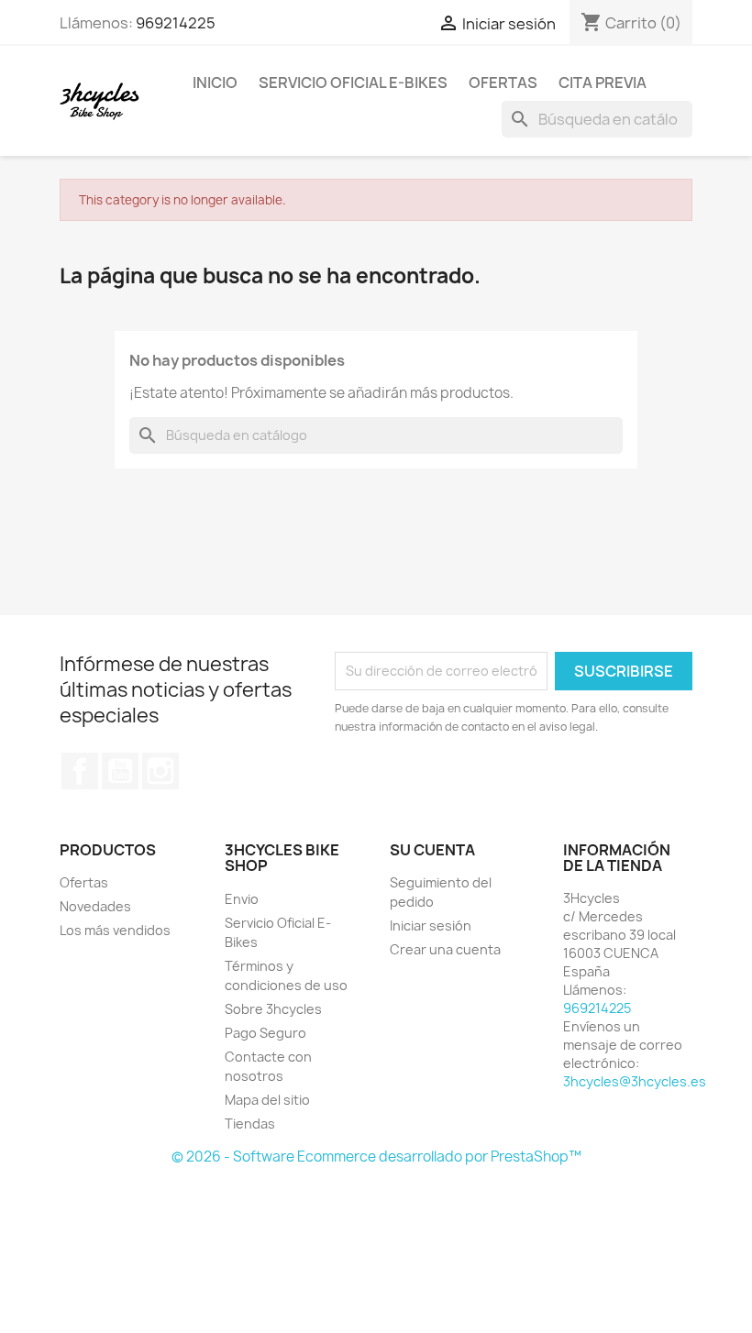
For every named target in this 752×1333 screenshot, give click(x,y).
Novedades (95, 906)
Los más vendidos (115, 930)
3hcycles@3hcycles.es (634, 1081)
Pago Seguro (265, 1032)
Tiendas (250, 1123)
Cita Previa (602, 82)
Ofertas (503, 82)
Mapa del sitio (267, 1099)
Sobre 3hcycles (273, 1009)
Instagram (160, 771)
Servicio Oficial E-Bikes (353, 82)
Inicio (215, 82)
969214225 (176, 23)
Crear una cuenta (445, 949)
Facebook (79, 771)
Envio (242, 899)
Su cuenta (432, 850)
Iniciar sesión (430, 925)
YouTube (120, 771)
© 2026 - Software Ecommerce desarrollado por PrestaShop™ (376, 1156)
